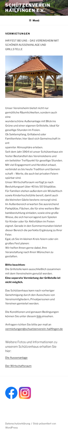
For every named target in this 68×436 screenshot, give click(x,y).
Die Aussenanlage (16, 357)
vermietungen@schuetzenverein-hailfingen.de (34, 329)
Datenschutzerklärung (17, 423)
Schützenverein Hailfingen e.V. (27, 8)
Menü (36, 20)
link (39, 316)
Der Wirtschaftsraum (18, 365)
